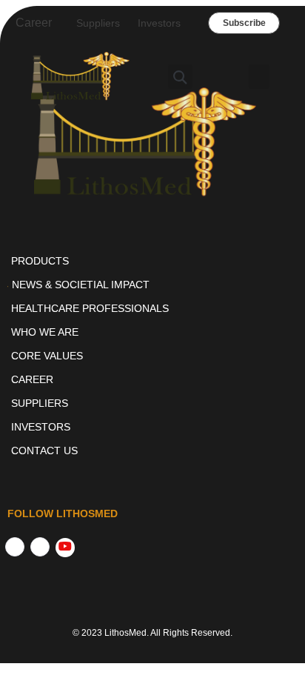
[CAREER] (152, 379)
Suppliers (98, 23)
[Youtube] (65, 547)
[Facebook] (14, 546)
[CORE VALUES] (152, 356)
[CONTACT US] (152, 450)
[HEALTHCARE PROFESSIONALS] (152, 308)
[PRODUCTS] (152, 261)
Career (34, 22)
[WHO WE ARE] (152, 332)
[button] (180, 76)
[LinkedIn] (40, 546)
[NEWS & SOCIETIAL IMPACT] (152, 284)
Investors (159, 23)
